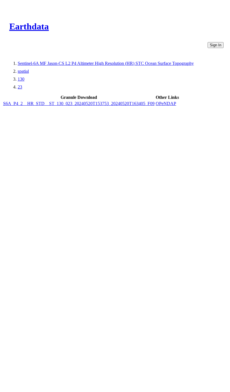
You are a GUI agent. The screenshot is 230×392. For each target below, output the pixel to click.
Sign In (215, 45)
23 (20, 87)
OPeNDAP (166, 103)
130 (21, 79)
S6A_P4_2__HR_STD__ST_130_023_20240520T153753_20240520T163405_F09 (79, 103)
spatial (23, 71)
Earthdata (29, 26)
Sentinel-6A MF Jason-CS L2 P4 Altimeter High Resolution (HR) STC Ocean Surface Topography (106, 63)
